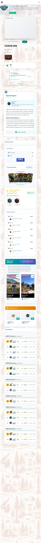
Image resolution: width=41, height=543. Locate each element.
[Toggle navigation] (39, 2)
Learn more (12, 12)
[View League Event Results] (18, 299)
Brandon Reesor (16, 218)
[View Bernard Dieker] (10, 390)
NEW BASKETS (16, 73)
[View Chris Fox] (10, 245)
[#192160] (14, 369)
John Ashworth (16, 373)
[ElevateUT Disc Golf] (2, 2)
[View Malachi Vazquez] (22, 299)
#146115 (18, 244)
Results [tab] (21, 84)
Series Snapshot (20, 167)
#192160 (20, 218)
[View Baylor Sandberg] (10, 352)
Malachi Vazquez (27, 298)
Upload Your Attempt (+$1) (29, 262)
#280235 (20, 250)
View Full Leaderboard (20, 184)
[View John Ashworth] (10, 373)
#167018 (19, 237)
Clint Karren (15, 237)
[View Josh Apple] (10, 232)
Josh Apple (15, 231)
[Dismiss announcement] (40, 6)
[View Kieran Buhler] (10, 417)
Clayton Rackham (26, 321)
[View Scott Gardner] (10, 251)
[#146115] (14, 385)
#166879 (18, 231)
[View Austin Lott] (10, 226)
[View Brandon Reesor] (10, 219)
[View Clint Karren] (10, 238)
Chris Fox (14, 244)
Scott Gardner (15, 250)
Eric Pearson (16, 422)
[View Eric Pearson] (10, 423)
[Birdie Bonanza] (10, 201)
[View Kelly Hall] (10, 439)
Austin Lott (10, 321)
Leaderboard (30, 167)
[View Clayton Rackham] (10, 346)
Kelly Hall (15, 438)
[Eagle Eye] (17, 201)
